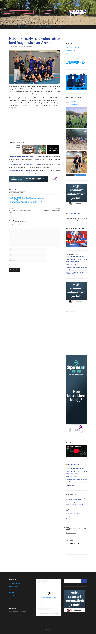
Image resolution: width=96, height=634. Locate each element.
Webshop (11, 592)
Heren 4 (14, 189)
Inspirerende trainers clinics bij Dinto (20, 197)
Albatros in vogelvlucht (15, 583)
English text (69, 57)
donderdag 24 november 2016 (18, 46)
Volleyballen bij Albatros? (72, 47)
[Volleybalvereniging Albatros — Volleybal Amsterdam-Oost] (77, 12)
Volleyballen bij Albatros (16, 200)
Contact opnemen (70, 50)
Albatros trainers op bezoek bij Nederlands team (23, 202)
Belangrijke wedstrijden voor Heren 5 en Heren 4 (26, 156)
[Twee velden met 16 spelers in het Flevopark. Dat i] (76, 117)
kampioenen (21, 192)
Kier (30, 46)
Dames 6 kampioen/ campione (51, 209)
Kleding (68, 53)
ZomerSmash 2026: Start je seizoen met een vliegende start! (26, 201)
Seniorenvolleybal (13, 599)
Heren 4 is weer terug (74, 513)
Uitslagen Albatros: (73, 213)
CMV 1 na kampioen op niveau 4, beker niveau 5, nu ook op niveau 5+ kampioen (15, 149)
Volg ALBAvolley (13, 613)
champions (13, 192)
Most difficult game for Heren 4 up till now (24, 165)
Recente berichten (73, 464)
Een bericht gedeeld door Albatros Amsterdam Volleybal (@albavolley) (54, 613)
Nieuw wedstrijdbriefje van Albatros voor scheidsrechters (76, 504)
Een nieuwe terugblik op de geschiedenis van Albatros (76, 498)
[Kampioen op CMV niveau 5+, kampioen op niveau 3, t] (76, 162)
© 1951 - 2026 (48, 629)
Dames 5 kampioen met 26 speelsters (28, 149)
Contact (58, 26)
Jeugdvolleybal (13, 595)
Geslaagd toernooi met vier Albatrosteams (53, 149)
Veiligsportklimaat (14, 586)
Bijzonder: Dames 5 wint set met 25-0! (40, 149)
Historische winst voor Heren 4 (19, 170)
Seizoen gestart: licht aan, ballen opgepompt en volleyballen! (26, 198)
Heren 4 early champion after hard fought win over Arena (34, 41)
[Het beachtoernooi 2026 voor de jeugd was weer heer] (76, 139)
